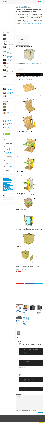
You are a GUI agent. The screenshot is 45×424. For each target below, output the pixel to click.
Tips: (18, 44)
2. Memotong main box (20, 38)
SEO (4, 186)
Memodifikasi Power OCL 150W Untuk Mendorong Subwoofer (9, 153)
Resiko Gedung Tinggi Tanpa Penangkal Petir (10, 62)
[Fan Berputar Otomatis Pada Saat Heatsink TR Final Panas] (19, 307)
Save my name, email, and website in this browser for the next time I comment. (27, 410)
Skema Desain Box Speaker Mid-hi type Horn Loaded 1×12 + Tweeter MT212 (18, 321)
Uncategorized (6, 189)
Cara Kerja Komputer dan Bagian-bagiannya (9, 43)
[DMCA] (6, 134)
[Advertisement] (29, 30)
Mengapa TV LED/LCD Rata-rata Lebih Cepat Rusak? (9, 47)
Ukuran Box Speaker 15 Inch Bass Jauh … (9, 106)
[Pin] (20, 283)
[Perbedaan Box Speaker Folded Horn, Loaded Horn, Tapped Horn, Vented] (26, 307)
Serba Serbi (7, 186)
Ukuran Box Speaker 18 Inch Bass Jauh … (9, 103)
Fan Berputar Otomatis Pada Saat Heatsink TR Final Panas (19, 311)
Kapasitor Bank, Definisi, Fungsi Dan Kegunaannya (10, 127)
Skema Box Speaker (7, 187)
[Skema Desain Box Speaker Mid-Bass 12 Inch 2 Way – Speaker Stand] (40, 307)
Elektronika (19, 1)
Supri (22, 331)
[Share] (29, 283)
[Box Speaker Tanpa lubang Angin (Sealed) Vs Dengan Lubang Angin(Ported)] (26, 318)
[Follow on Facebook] (17, 337)
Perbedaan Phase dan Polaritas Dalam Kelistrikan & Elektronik (10, 56)
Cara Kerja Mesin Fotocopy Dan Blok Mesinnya (9, 66)
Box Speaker (28, 1)
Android (5, 178)
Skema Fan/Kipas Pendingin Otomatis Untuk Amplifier (9, 140)
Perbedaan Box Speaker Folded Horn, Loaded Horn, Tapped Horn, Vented (25, 311)
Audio (15, 1)
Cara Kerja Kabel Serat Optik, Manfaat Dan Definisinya (9, 70)
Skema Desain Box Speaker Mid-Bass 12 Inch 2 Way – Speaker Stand (39, 311)
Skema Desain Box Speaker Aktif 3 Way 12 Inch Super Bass (9, 167)
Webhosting (10, 189)
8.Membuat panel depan (20, 42)
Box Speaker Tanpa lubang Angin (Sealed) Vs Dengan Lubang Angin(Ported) (26, 322)
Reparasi (5, 185)
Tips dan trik (9, 188)
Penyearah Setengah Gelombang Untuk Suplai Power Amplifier (10, 93)
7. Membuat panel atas (20, 41)
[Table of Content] (27, 36)
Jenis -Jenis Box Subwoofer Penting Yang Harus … (10, 110)
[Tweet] (38, 283)
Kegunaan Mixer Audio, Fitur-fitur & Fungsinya (9, 59)
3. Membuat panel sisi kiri (21, 39)
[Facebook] (40, 1)
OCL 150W (21, 23)
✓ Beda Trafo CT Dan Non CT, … (9, 124)
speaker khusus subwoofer (29, 63)
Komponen (23, 1)
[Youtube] (38, 1)
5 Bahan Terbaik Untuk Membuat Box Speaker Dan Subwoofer (9, 147)
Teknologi (5, 188)
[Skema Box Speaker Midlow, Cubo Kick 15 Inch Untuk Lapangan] (33, 308)
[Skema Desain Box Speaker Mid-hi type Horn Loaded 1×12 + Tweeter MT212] (19, 317)
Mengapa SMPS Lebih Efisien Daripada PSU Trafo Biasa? (9, 52)
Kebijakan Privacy (34, 1)
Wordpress (5, 190)
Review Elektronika (10, 185)
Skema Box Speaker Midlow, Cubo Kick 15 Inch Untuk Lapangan (33, 312)
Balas (24, 353)
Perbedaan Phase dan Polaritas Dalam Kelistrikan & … (9, 121)
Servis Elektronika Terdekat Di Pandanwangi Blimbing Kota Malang (10, 39)
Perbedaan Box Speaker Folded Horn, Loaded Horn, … (10, 113)
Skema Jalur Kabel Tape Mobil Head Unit (10, 95)
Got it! (41, 422)
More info (23, 422)
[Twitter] (39, 1)
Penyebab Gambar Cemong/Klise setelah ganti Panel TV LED (9, 35)
